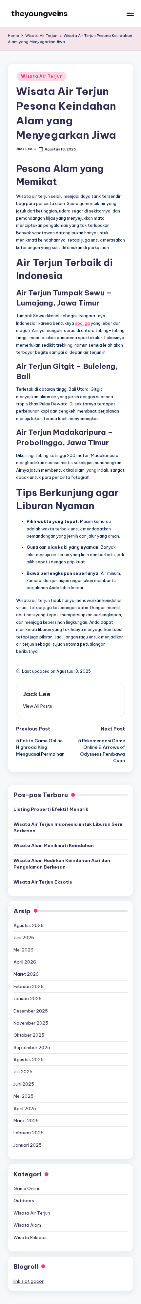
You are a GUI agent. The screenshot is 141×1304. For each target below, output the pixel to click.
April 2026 (24, 962)
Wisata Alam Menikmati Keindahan (53, 845)
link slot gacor (28, 1281)
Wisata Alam (27, 1225)
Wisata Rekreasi (30, 1237)
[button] (37, 706)
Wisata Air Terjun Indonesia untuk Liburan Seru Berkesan (67, 827)
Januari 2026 (27, 998)
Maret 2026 (26, 974)
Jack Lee (36, 694)
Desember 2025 (30, 1011)
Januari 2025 (27, 1145)
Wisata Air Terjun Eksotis (42, 882)
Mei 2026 (23, 950)
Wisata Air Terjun (42, 76)
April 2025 (24, 1108)
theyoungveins (39, 13)
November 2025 (30, 1023)
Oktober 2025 (28, 1035)
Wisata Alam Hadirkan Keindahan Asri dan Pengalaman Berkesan (61, 863)
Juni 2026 (23, 937)
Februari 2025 (28, 1133)
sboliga (82, 323)
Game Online (27, 1188)
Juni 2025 (23, 1084)
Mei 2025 (23, 1096)
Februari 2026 (28, 986)
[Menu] (130, 13)
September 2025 (31, 1047)
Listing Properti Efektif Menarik (50, 809)
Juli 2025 (22, 1072)
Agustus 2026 (28, 925)
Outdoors (23, 1200)
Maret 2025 (26, 1120)
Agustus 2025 (28, 1059)
